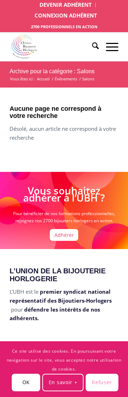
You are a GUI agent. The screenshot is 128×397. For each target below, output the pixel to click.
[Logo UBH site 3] (53, 47)
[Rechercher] (92, 47)
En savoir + (63, 382)
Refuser (102, 382)
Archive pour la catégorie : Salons (52, 71)
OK (26, 382)
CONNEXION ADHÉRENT (65, 15)
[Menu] (108, 47)
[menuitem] (66, 5)
